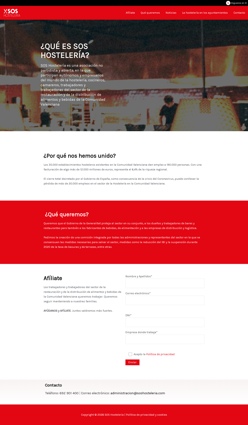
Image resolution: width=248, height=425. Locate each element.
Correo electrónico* (138, 293)
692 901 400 (70, 393)
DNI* (128, 315)
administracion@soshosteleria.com (138, 393)
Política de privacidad (160, 354)
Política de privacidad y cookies (146, 414)
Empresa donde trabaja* (141, 332)
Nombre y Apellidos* (138, 276)
